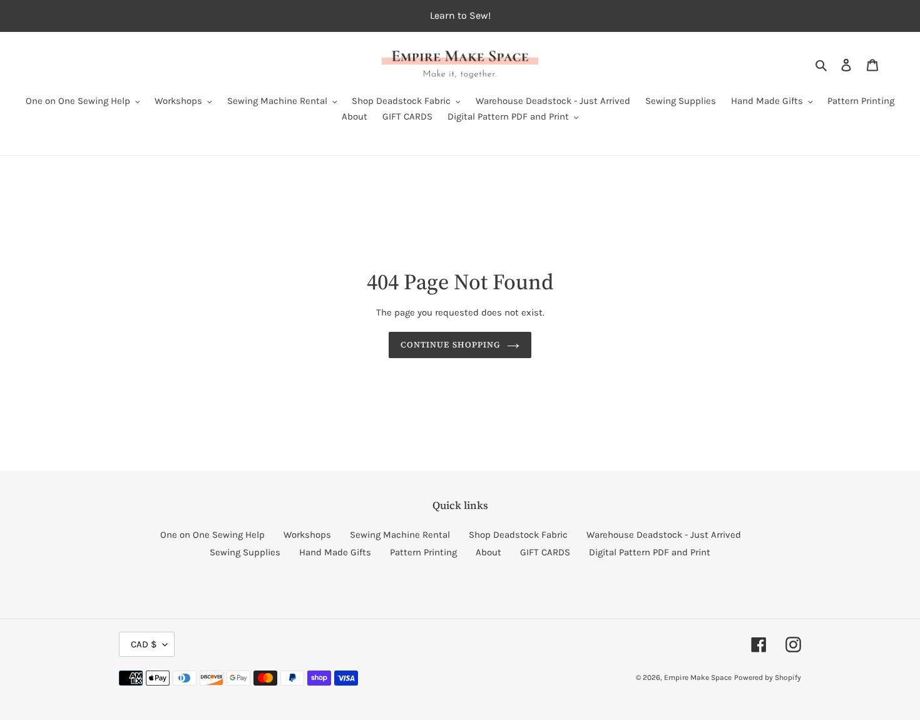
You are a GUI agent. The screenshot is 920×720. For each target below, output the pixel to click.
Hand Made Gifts (335, 552)
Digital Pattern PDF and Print (649, 552)
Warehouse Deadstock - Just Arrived (663, 534)
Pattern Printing (423, 552)
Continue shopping (451, 344)
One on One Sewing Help (212, 534)
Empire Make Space (698, 677)
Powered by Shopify (767, 677)
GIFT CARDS (545, 552)
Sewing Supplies (245, 552)
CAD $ (143, 644)
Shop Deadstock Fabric (518, 534)
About (488, 552)
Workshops (307, 534)
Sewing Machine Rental (400, 534)
